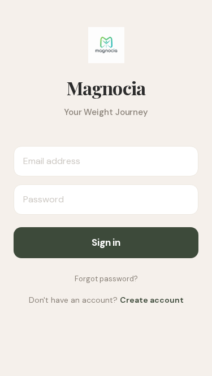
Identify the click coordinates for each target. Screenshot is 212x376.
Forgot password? (106, 279)
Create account (152, 300)
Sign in (106, 242)
